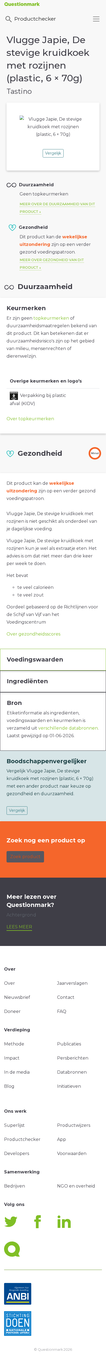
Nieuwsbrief (17, 997)
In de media (17, 1072)
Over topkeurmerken (30, 418)
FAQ (61, 1011)
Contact (65, 997)
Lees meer (19, 926)
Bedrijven (14, 1186)
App (61, 1139)
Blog (9, 1086)
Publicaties (69, 1044)
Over (9, 983)
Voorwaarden (71, 1153)
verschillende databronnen (68, 728)
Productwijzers (73, 1125)
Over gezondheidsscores (33, 634)
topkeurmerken (51, 318)
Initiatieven (69, 1086)
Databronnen (72, 1072)
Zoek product (25, 856)
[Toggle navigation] (96, 19)
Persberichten (72, 1058)
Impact (12, 1058)
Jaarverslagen (72, 983)
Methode (14, 1044)
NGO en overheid (76, 1186)
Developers (16, 1153)
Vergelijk (53, 153)
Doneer (12, 1011)
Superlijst (14, 1125)
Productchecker (35, 18)
